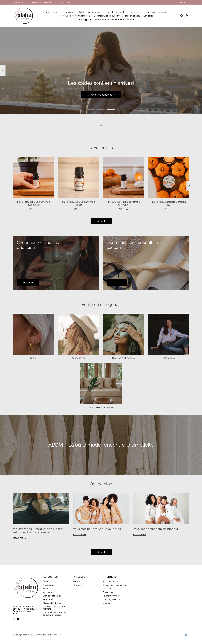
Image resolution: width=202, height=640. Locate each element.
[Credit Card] (185, 635)
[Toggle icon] (182, 15)
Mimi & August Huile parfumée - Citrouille (123, 203)
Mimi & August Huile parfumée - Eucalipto (34, 203)
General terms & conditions (115, 585)
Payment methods (111, 596)
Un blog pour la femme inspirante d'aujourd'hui (101, 19)
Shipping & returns (111, 599)
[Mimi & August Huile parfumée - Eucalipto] (33, 177)
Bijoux (33, 357)
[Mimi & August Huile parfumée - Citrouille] (123, 177)
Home (46, 12)
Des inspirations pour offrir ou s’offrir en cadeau (117, 16)
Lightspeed (57, 635)
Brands (130, 19)
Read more (19, 537)
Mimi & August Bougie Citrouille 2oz (168, 203)
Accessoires (78, 357)
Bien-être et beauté (123, 357)
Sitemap (106, 603)
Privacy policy (109, 592)
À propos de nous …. (112, 581)
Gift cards (148, 16)
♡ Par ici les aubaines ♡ (101, 94)
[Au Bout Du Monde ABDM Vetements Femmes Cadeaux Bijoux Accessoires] (23, 16)
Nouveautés (70, 12)
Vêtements (168, 357)
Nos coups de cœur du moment (75, 16)
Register (76, 581)
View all (101, 221)
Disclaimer (108, 588)
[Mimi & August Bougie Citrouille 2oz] (168, 177)
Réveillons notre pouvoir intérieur (155, 529)
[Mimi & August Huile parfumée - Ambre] (78, 177)
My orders (77, 585)
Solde (82, 12)
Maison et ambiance (101, 407)
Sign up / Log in (182, 2)
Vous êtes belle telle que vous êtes (97, 529)
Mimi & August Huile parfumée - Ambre (79, 203)
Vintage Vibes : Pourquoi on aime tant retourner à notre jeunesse (38, 530)
